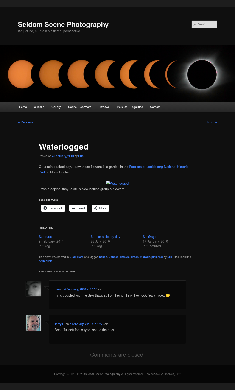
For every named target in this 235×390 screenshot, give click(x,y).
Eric (81, 156)
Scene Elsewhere (79, 107)
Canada (114, 257)
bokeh (103, 257)
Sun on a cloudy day (105, 236)
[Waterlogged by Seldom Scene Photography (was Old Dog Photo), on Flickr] (117, 183)
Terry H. (60, 324)
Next (212, 122)
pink (154, 257)
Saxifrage (150, 236)
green (135, 257)
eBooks (39, 107)
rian (57, 289)
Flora (80, 257)
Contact (155, 107)
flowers (125, 257)
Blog (73, 257)
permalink (45, 261)
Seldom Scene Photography (63, 24)
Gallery (56, 107)
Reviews (104, 107)
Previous (25, 122)
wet (160, 257)
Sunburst (45, 236)
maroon (145, 257)
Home (23, 107)
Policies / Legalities (130, 107)
